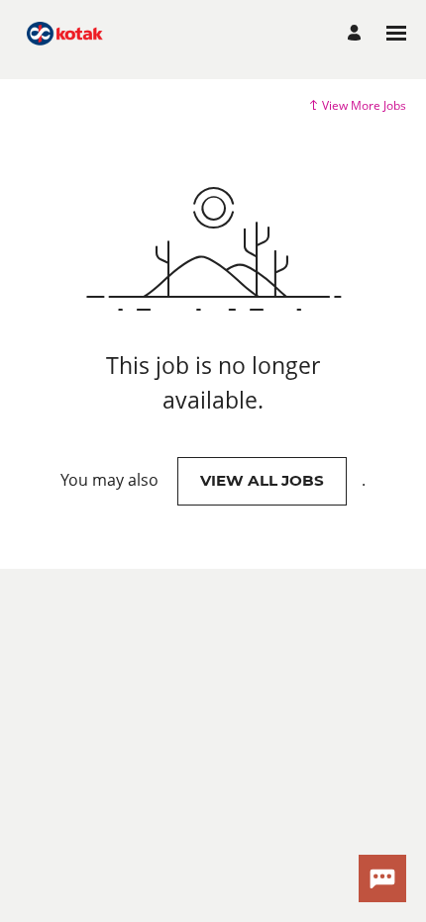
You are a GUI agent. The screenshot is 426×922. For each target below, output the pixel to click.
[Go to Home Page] (64, 33)
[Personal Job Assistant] (382, 878)
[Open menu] (396, 33)
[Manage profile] (357, 33)
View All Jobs (262, 480)
